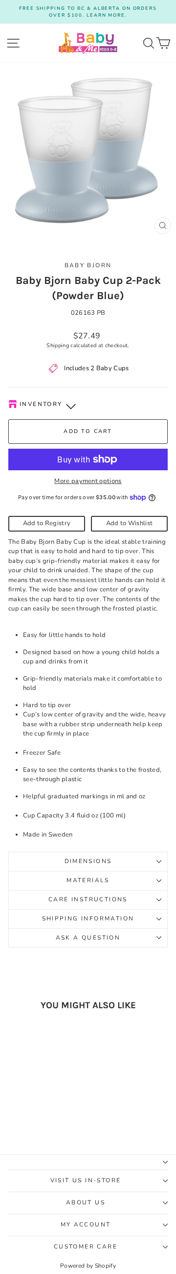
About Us (85, 1202)
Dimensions (88, 861)
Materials (88, 880)
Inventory (41, 404)
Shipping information (88, 918)
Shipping (57, 345)
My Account (86, 1224)
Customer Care (85, 1246)
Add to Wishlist (129, 523)
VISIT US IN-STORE (85, 1180)
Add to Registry (47, 523)
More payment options (88, 481)
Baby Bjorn (88, 265)
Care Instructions (88, 899)
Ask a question (88, 938)
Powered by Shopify (88, 1266)
